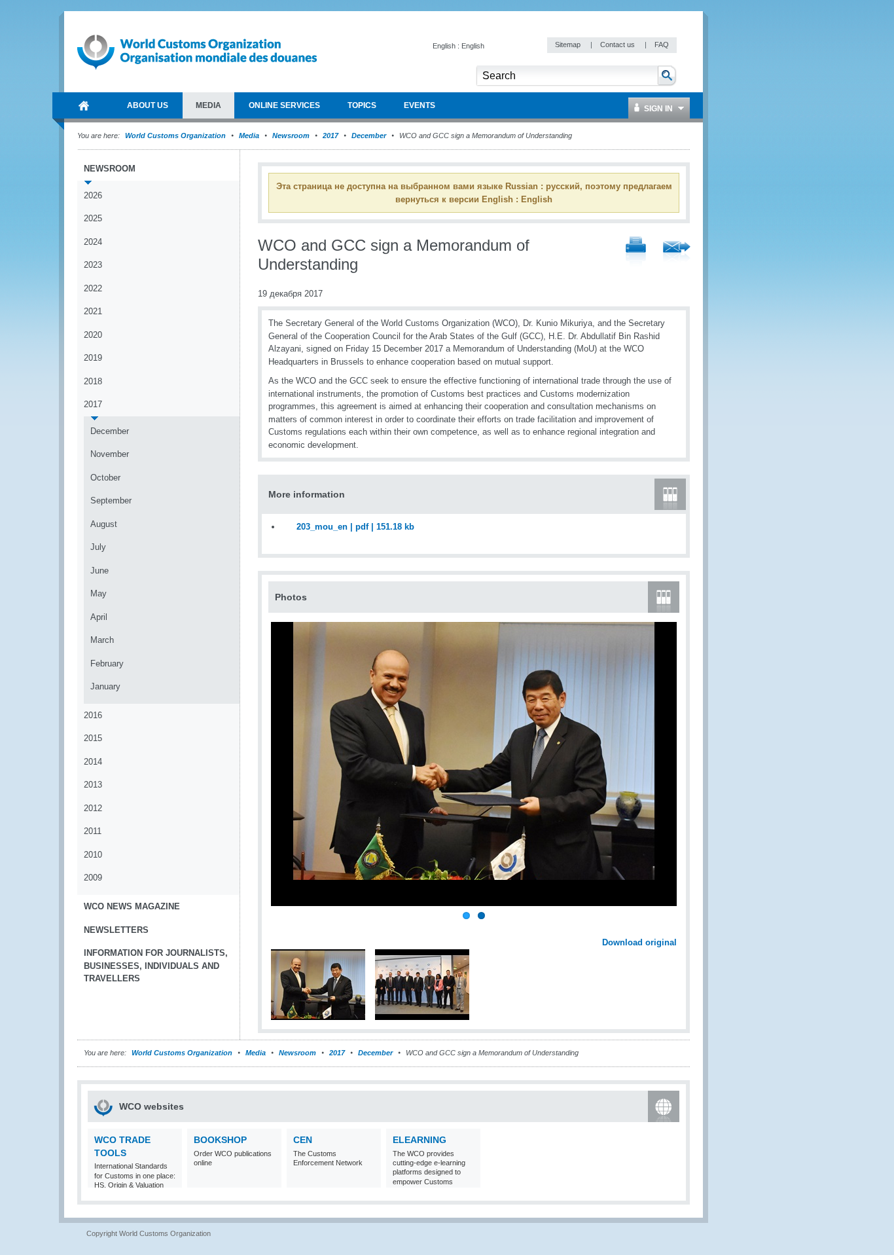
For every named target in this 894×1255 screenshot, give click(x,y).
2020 (93, 335)
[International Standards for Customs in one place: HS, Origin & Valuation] (170, 1179)
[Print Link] (636, 252)
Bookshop (220, 1140)
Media (249, 135)
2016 (93, 715)
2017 (330, 135)
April (98, 617)
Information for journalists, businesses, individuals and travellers (156, 965)
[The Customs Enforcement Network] (369, 1179)
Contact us (618, 44)
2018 (93, 381)
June (99, 570)
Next (674, 927)
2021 (93, 311)
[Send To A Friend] (676, 252)
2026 (93, 195)
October (105, 477)
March (102, 640)
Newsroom (291, 135)
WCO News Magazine (132, 906)
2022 (93, 288)
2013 (93, 785)
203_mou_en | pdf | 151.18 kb (355, 527)
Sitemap (568, 44)
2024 (93, 242)
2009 (93, 877)
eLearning (419, 1140)
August (103, 524)
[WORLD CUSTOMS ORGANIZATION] (84, 105)
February (107, 663)
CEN (302, 1140)
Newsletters (116, 930)
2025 (93, 218)
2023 (93, 265)
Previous (282, 927)
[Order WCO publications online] (270, 1179)
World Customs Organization (176, 135)
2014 (93, 762)
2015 (93, 738)
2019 (93, 358)
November (109, 454)
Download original (639, 942)
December (368, 135)
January (105, 686)
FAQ (661, 44)
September (111, 500)
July (98, 547)
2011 (92, 831)
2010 (93, 855)
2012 (93, 808)
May (98, 593)
